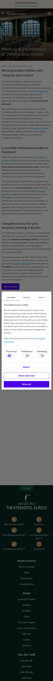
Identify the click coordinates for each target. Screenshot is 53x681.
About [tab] (42, 297)
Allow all (26, 384)
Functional (11, 351)
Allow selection (26, 375)
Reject (26, 367)
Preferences (26, 351)
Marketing (42, 351)
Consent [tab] (11, 297)
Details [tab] (26, 297)
